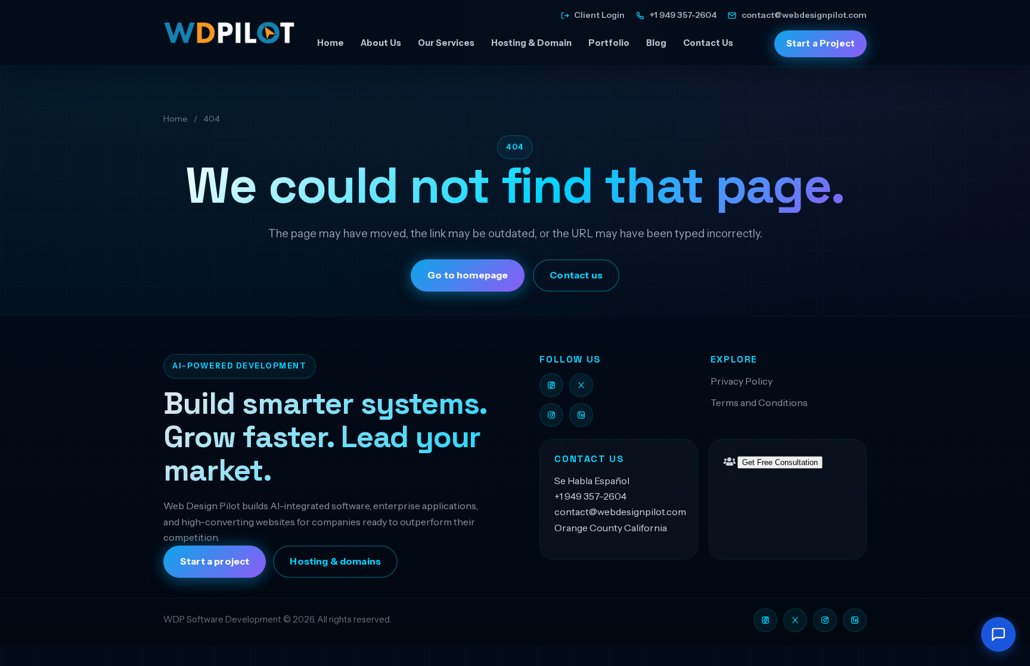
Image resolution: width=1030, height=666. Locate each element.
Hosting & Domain (531, 43)
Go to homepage (467, 275)
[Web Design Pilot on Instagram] (551, 415)
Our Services (446, 43)
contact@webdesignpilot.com (620, 512)
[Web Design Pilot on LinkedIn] (581, 415)
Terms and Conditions (759, 402)
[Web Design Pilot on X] (581, 385)
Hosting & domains (335, 561)
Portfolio (608, 43)
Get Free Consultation (780, 462)
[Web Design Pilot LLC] (228, 32)
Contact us (576, 275)
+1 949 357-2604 (590, 496)
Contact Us (708, 43)
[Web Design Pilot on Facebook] (551, 385)
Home (330, 43)
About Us (381, 43)
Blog (656, 43)
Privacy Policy (741, 381)
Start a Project (820, 43)
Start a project (214, 561)
